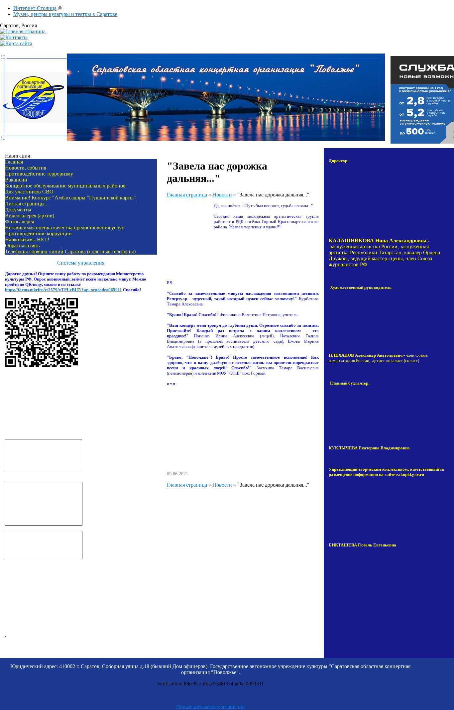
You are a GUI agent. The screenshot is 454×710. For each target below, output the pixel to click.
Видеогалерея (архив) (29, 215)
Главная (14, 162)
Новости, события (25, 168)
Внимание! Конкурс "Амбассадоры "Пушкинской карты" (70, 197)
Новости (222, 194)
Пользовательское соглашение (210, 707)
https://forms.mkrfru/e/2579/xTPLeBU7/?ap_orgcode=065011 (63, 289)
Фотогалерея (19, 221)
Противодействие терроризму (39, 174)
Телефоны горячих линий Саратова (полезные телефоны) (70, 251)
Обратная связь (22, 245)
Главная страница (187, 194)
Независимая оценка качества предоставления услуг (64, 227)
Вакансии (16, 179)
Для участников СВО (29, 191)
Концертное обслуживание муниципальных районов (65, 185)
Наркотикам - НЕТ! (27, 239)
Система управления (80, 263)
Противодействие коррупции (38, 233)
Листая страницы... (27, 203)
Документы (18, 209)
